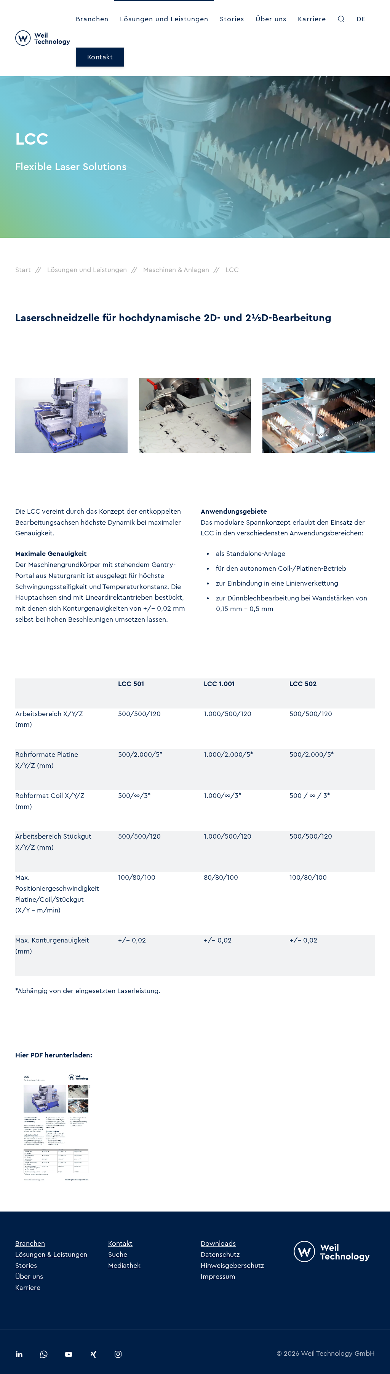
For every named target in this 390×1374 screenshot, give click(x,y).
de (361, 19)
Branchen (92, 19)
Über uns (271, 19)
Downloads (218, 1243)
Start (23, 269)
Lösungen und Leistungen (164, 19)
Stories (232, 19)
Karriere (312, 19)
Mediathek (124, 1265)
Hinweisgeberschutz (232, 1265)
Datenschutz (220, 1254)
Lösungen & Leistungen (51, 1254)
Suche (117, 1254)
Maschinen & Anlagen (176, 269)
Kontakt (100, 57)
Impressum (218, 1276)
